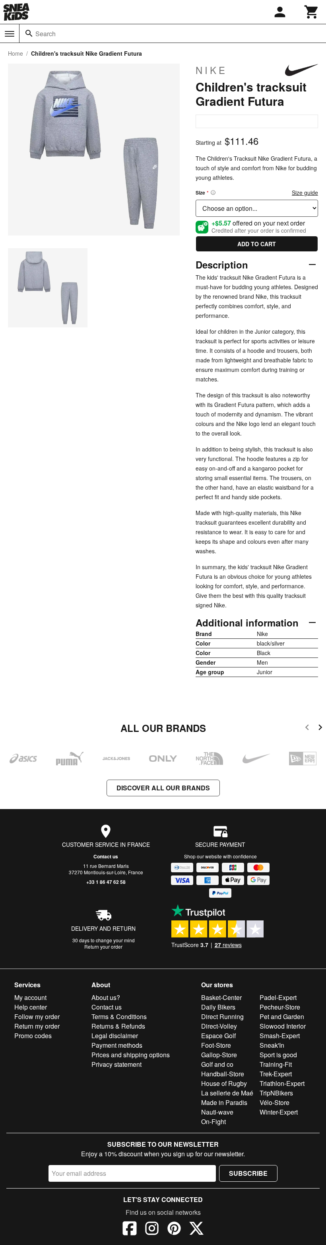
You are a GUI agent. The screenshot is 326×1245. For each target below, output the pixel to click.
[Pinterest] (174, 1229)
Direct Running (222, 1016)
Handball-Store (222, 1073)
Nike (211, 70)
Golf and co (217, 1064)
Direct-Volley (219, 1026)
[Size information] (213, 192)
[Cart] (312, 12)
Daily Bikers (218, 1007)
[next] (320, 728)
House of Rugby (224, 1083)
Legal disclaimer (114, 1035)
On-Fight (213, 1121)
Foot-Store (216, 1045)
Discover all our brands (163, 787)
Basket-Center (221, 997)
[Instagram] (152, 1229)
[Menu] (9, 33)
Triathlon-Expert (282, 1083)
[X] (196, 1229)
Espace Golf (218, 1035)
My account (30, 997)
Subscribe (248, 1173)
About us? (105, 997)
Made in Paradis (224, 1102)
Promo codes (33, 1035)
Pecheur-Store (280, 1007)
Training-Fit (276, 1064)
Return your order (103, 946)
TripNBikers (276, 1092)
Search (45, 33)
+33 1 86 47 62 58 (106, 881)
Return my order (37, 1026)
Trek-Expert (276, 1073)
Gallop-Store (219, 1054)
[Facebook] (130, 1229)
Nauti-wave (217, 1112)
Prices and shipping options (130, 1054)
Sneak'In (272, 1045)
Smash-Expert (280, 1035)
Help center (30, 1007)
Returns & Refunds (118, 1026)
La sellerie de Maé (227, 1092)
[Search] (29, 33)
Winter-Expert (279, 1112)
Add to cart (256, 244)
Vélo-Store (274, 1102)
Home (15, 53)
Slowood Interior (283, 1026)
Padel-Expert (278, 997)
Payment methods (116, 1045)
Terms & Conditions (119, 1016)
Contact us (105, 856)
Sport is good (278, 1054)
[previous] (307, 728)
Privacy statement (116, 1064)
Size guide (305, 192)
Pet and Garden (282, 1016)
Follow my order (37, 1016)
